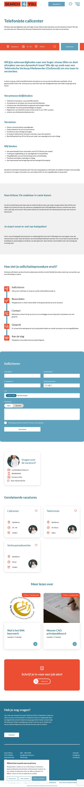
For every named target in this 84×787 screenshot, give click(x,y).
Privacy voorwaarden (35, 423)
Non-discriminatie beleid (68, 782)
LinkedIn (76, 753)
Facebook (76, 757)
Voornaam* (8, 372)
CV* (5, 391)
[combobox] (48, 385)
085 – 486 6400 (25, 753)
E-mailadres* (8, 381)
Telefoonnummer (50, 383)
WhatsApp (24, 757)
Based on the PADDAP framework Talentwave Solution (42, 785)
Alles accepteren (39, 778)
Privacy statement (49, 782)
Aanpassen (12, 778)
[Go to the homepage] (20, 4)
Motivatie (12, 403)
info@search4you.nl (27, 755)
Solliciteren (70, 47)
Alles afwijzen (24, 778)
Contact (12, 735)
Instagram (76, 755)
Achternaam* (48, 372)
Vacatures (56, 4)
